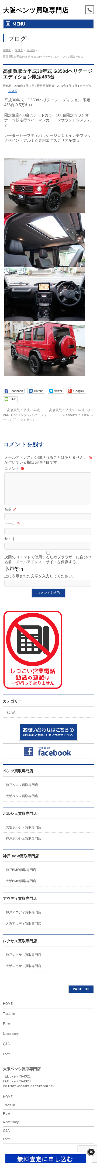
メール (12, 524)
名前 (10, 509)
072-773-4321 (20, 1076)
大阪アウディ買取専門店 (23, 924)
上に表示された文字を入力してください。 (40, 576)
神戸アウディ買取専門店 (23, 912)
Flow (6, 1024)
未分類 (12, 91)
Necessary (11, 1034)
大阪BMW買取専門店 (21, 881)
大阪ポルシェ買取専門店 (23, 827)
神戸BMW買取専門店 (21, 870)
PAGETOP (81, 989)
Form (7, 1054)
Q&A (6, 1044)
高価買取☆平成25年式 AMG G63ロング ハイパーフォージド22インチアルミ (25, 415)
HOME (8, 1004)
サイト (10, 539)
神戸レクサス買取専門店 (23, 955)
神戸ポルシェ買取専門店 (23, 838)
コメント (14, 468)
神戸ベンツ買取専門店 (22, 785)
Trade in (9, 1014)
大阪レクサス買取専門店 (23, 966)
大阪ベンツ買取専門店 (35, 10)
